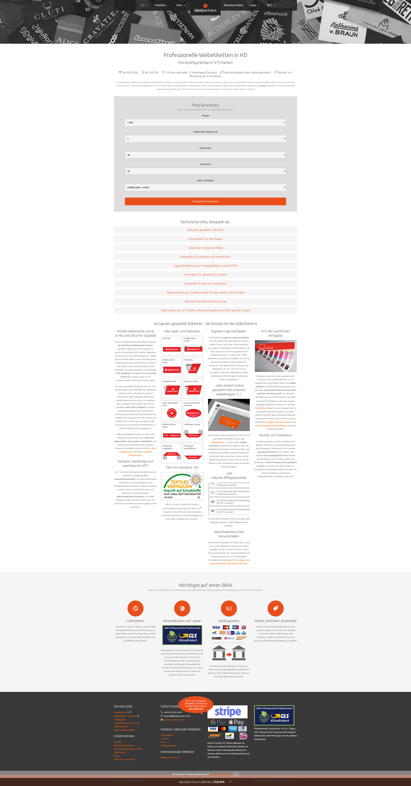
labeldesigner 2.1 (219, 442)
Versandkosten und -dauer (127, 723)
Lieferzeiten (120, 719)
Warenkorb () (233, 5)
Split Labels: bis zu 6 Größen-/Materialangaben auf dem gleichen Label (205, 310)
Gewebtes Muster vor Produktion (205, 283)
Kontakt (118, 742)
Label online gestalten (124, 730)
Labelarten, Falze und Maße (205, 247)
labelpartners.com (169, 757)
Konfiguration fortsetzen (206, 201)
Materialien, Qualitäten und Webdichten (205, 256)
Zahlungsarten (121, 726)
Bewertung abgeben (124, 745)
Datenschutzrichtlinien (220, 774)
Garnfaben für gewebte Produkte (205, 274)
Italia (163, 742)
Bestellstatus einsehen (125, 716)
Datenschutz (120, 752)
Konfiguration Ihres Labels (278, 422)
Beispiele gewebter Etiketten (205, 229)
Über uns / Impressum (124, 759)
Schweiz (165, 738)
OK (236, 774)
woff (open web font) (237, 563)
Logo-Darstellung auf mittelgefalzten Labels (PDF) (205, 265)
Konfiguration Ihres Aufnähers (273, 425)
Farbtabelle (260, 408)
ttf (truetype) (239, 560)
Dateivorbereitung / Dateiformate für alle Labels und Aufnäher (205, 292)
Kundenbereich (121, 712)
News (117, 756)
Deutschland (167, 735)
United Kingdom (168, 745)
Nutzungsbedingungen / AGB (128, 749)
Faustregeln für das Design (205, 238)
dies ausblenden (196, 708)
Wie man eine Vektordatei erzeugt (205, 301)
